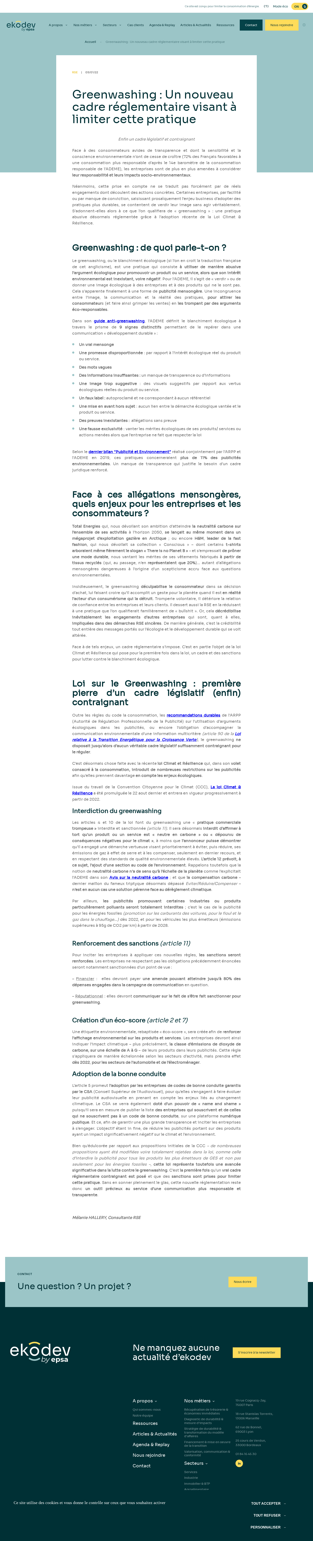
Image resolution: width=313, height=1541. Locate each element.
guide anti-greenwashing (119, 321)
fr (304, 58)
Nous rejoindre (281, 25)
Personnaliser (266, 1527)
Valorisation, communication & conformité (207, 1453)
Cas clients (135, 25)
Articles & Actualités (195, 25)
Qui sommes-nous (147, 1409)
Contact (251, 25)
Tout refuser (267, 1515)
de (304, 51)
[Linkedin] (239, 1463)
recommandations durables (193, 715)
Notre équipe (143, 1415)
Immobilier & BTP (197, 1484)
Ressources (225, 25)
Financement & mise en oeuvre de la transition (207, 1444)
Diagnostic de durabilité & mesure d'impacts (203, 1421)
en (304, 35)
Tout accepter (266, 1503)
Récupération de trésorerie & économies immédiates (206, 1411)
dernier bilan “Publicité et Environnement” (130, 451)
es (304, 43)
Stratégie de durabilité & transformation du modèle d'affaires (204, 1432)
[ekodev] (21, 26)
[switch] (299, 6)
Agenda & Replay (162, 25)
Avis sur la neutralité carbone (138, 877)
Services (190, 1472)
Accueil (90, 42)
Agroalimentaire (196, 1489)
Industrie (191, 1478)
